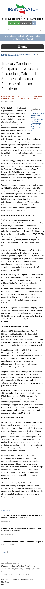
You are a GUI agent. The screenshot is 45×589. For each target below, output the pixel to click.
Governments (11, 54)
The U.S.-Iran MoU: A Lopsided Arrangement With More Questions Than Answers (22, 516)
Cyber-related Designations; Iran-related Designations (37, 128)
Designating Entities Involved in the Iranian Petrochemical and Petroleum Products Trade (37, 118)
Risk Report (5, 582)
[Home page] (22, 13)
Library (3, 54)
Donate (14, 23)
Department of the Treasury (10, 56)
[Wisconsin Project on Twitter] (34, 23)
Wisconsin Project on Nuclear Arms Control (18, 566)
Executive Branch (31, 54)
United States (21, 54)
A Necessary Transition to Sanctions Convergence (22, 541)
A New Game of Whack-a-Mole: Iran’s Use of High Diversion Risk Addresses (21, 529)
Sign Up (26, 23)
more (4, 552)
